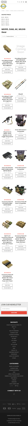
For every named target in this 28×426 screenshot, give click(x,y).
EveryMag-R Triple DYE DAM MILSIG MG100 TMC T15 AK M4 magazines (7, 99)
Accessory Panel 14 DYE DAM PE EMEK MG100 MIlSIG (7, 203)
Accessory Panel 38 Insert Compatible (20, 202)
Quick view (7, 69)
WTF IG (14, 346)
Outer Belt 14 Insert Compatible (20, 168)
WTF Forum (14, 340)
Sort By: (4, 36)
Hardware (14, 381)
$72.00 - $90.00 (5, 23)
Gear (14, 372)
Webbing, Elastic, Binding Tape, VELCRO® (14, 376)
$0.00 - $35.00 (4, 17)
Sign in (11, 356)
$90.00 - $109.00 (5, 25)
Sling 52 (20, 94)
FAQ (14, 328)
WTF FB (14, 342)
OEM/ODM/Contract (14, 352)
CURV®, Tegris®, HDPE (14, 383)
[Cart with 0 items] (23, 2)
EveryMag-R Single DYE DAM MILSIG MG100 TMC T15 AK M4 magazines (7, 63)
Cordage (14, 380)
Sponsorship (14, 354)
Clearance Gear (14, 332)
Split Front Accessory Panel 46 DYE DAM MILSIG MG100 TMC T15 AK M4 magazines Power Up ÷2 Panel (7, 239)
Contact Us (14, 350)
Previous (2, 424)
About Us (14, 327)
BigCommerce (16, 418)
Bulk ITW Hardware (14, 330)
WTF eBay (14, 338)
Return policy (14, 336)
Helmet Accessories (14, 366)
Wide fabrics (14, 378)
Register (17, 356)
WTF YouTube (14, 344)
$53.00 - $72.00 (5, 21)
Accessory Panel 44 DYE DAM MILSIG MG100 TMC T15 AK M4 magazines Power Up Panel (20, 239)
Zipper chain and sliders (14, 374)
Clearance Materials (14, 334)
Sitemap (14, 358)
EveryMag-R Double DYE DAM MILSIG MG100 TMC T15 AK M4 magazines (20, 61)
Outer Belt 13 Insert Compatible (20, 130)
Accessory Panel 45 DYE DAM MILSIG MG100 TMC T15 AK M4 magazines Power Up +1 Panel (7, 278)
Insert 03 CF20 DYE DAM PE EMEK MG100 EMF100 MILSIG (7, 169)
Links (14, 348)
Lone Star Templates (16, 420)
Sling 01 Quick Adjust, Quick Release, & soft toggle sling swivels (7, 134)
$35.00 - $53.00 (5, 19)
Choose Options (7, 72)
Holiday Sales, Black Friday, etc (14, 325)
